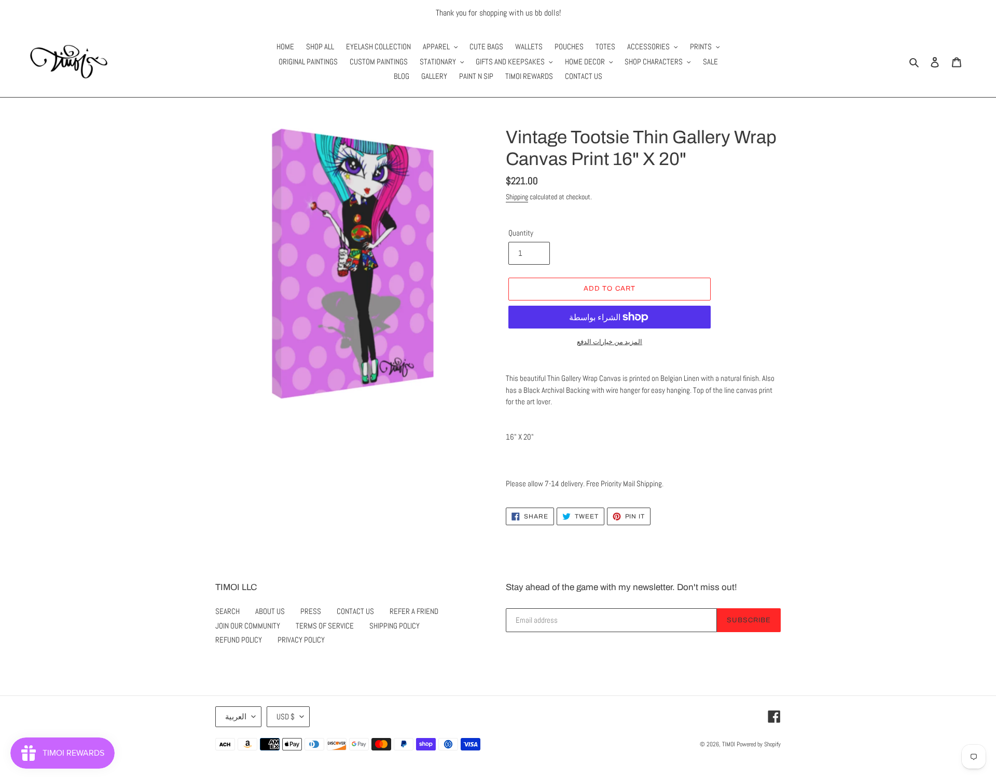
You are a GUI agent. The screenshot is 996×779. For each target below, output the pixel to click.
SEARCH (227, 611)
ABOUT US (270, 611)
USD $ (285, 716)
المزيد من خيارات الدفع (609, 341)
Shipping (517, 196)
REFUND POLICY (238, 640)
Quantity (520, 233)
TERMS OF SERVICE (325, 626)
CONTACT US (355, 611)
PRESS (310, 611)
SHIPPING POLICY (394, 626)
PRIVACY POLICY (301, 640)
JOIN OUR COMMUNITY (247, 626)
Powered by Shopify (759, 744)
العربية (235, 716)
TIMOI (728, 744)
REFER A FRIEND (414, 611)
